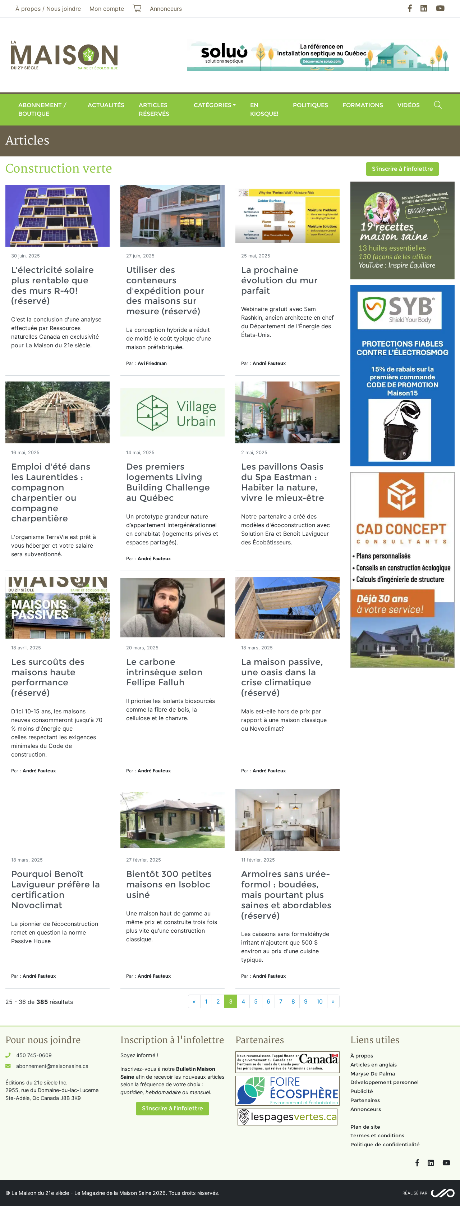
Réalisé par (414, 1193)
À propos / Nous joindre (48, 8)
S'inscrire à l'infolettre (402, 168)
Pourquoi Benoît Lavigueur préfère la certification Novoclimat (55, 889)
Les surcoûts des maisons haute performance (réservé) (47, 677)
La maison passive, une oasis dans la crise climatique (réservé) (282, 677)
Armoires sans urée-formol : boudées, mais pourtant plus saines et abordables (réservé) (286, 895)
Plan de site (365, 1127)
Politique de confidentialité (385, 1144)
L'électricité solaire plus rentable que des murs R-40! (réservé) (52, 285)
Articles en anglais (373, 1064)
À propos (361, 1055)
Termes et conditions (377, 1135)
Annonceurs (365, 1109)
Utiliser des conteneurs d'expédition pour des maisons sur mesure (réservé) (165, 290)
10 (320, 1001)
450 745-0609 (34, 1055)
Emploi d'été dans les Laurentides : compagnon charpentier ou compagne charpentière (50, 492)
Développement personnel (384, 1082)
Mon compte (106, 8)
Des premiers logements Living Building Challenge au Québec (168, 482)
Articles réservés (154, 109)
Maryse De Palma (372, 1073)
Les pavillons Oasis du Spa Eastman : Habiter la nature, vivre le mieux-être (282, 482)
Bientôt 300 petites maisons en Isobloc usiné (169, 884)
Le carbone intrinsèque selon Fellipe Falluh (164, 672)
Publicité (361, 1091)
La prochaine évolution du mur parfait (279, 280)
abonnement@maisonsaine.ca (52, 1066)
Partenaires (365, 1100)
